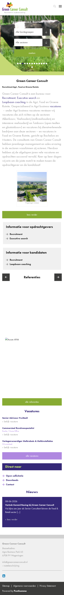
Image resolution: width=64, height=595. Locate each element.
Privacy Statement (48, 585)
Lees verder (32, 214)
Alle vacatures (32, 455)
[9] (37, 63)
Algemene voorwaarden (24, 585)
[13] (46, 63)
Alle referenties (32, 401)
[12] (44, 63)
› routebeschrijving (10, 565)
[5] (27, 63)
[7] (32, 63)
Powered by (14, 590)
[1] (17, 63)
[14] (32, 67)
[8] (34, 63)
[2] (20, 63)
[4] (25, 63)
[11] (41, 63)
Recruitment (8, 98)
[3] (22, 63)
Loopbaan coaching (14, 102)
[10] (39, 63)
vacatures (55, 106)
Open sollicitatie (14, 475)
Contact (10, 484)
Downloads (12, 480)
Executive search (26, 98)
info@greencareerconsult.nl (15, 562)
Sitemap (6, 585)
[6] (29, 63)
